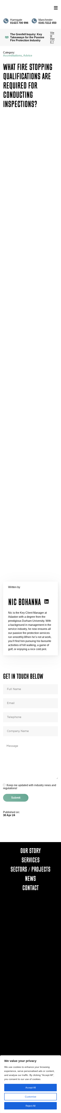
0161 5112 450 (30, 975)
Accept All (30, 1087)
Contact (30, 887)
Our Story (30, 850)
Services (31, 859)
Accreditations (12, 55)
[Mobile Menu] (56, 8)
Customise (30, 1096)
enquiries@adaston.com (30, 939)
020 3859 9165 (30, 1016)
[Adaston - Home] (26, 8)
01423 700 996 (30, 935)
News (30, 878)
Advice (27, 55)
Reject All (30, 1105)
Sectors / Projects (30, 869)
